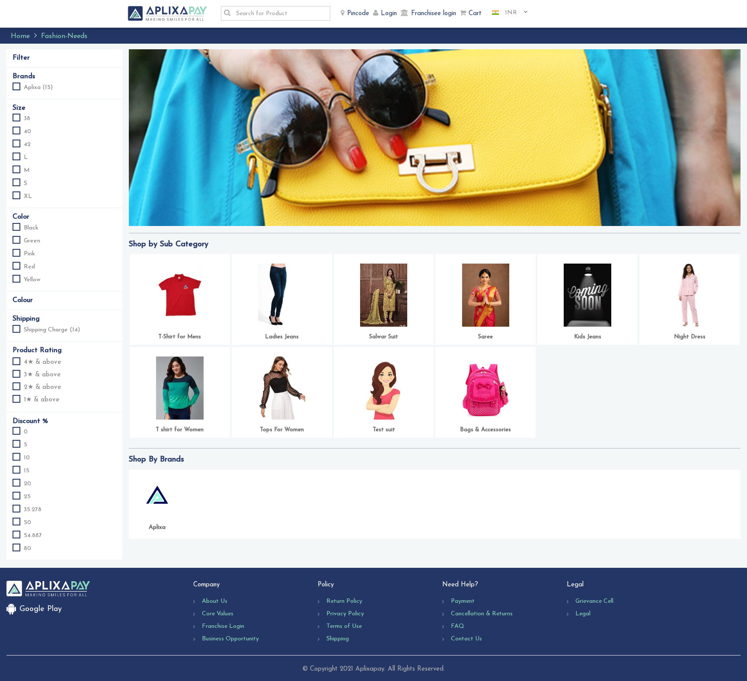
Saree (485, 337)
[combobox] (506, 13)
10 (27, 458)
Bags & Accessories (485, 430)
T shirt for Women (180, 430)
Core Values (217, 614)
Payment (463, 601)
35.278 (33, 509)
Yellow (32, 280)
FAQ (457, 626)
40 (27, 131)
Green (32, 241)
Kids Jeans (587, 337)
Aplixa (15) (38, 87)
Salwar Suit (383, 337)
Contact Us (466, 639)
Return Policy (344, 601)
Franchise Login (223, 626)
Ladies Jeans (282, 337)
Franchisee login (433, 13)
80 (27, 548)
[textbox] (280, 13)
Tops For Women (282, 430)
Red (29, 267)
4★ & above (42, 362)
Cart (475, 13)
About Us (214, 601)
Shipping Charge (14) (52, 330)
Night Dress (690, 337)
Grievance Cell (594, 601)
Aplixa (157, 527)
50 (27, 522)
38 (27, 118)
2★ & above (42, 387)
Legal (583, 614)
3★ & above (42, 375)
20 (27, 484)
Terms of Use (344, 626)
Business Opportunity (230, 639)
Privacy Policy (345, 614)
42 (27, 144)
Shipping (337, 639)
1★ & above (41, 400)
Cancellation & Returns (482, 614)
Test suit (384, 430)
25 (27, 496)
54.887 (33, 535)
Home (20, 36)
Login (389, 13)
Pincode (358, 13)
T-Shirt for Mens (179, 337)
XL (28, 196)
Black (31, 228)
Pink (29, 254)
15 (26, 471)
